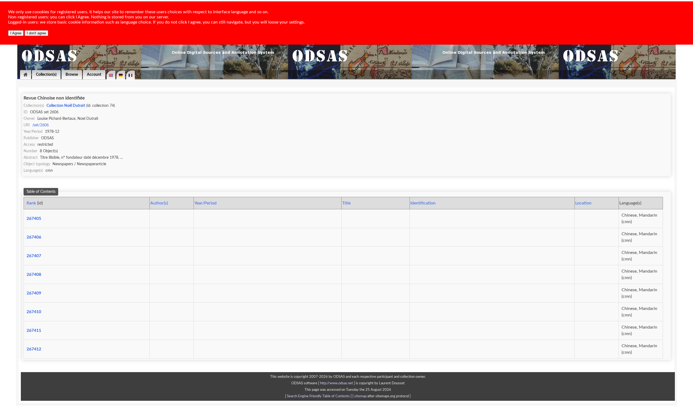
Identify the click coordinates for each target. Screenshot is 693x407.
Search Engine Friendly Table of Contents (318, 396)
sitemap (360, 396)
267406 (34, 237)
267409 (34, 293)
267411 (34, 330)
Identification (423, 203)
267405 (34, 218)
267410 (34, 312)
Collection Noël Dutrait (66, 106)
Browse (72, 74)
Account (94, 74)
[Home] (25, 75)
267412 (34, 349)
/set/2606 (40, 125)
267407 (34, 256)
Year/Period (205, 203)
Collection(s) (46, 74)
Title (346, 203)
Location (583, 203)
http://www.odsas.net (336, 383)
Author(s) (159, 203)
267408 (34, 274)
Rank (31, 203)
